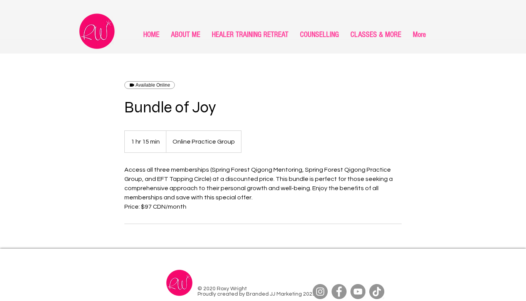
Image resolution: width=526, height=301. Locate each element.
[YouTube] (357, 291)
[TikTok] (376, 291)
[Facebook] (339, 291)
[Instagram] (320, 291)
